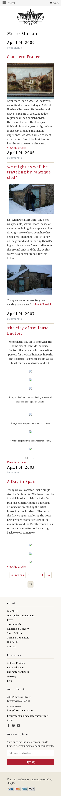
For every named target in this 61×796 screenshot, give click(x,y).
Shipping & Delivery (18, 628)
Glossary (12, 676)
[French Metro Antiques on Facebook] (8, 725)
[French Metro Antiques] (30, 17)
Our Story (12, 611)
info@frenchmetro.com (20, 710)
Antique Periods (16, 663)
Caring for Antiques (18, 672)
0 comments (14, 47)
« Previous (17, 575)
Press (10, 620)
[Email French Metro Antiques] (18, 725)
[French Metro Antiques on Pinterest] (13, 725)
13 (42, 575)
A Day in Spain (22, 481)
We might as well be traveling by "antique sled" (29, 172)
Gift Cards (12, 642)
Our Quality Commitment (20, 615)
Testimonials (14, 624)
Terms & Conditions (18, 637)
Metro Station (22, 33)
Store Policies (14, 633)
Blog (9, 680)
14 (49, 575)
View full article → (18, 147)
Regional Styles (15, 667)
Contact (11, 646)
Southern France (23, 57)
